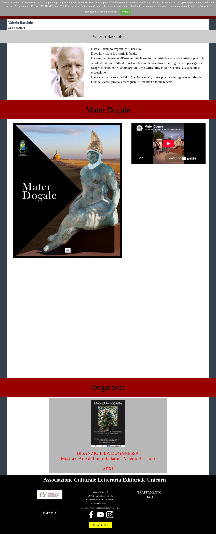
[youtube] (100, 514)
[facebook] (91, 514)
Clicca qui (108, 6)
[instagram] (109, 514)
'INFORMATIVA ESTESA (54, 6)
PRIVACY (50, 512)
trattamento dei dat (90, 6)
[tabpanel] (108, 36)
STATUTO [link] (100, 525)
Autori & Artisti (16, 27)
